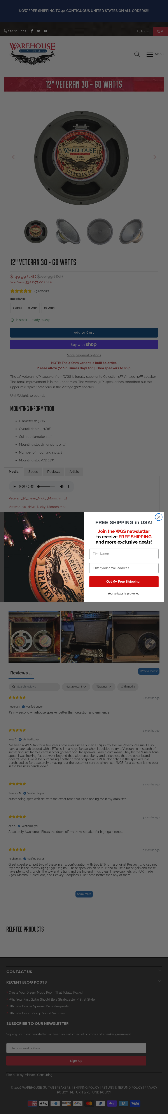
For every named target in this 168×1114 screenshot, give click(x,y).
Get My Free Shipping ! (124, 581)
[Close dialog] (158, 517)
